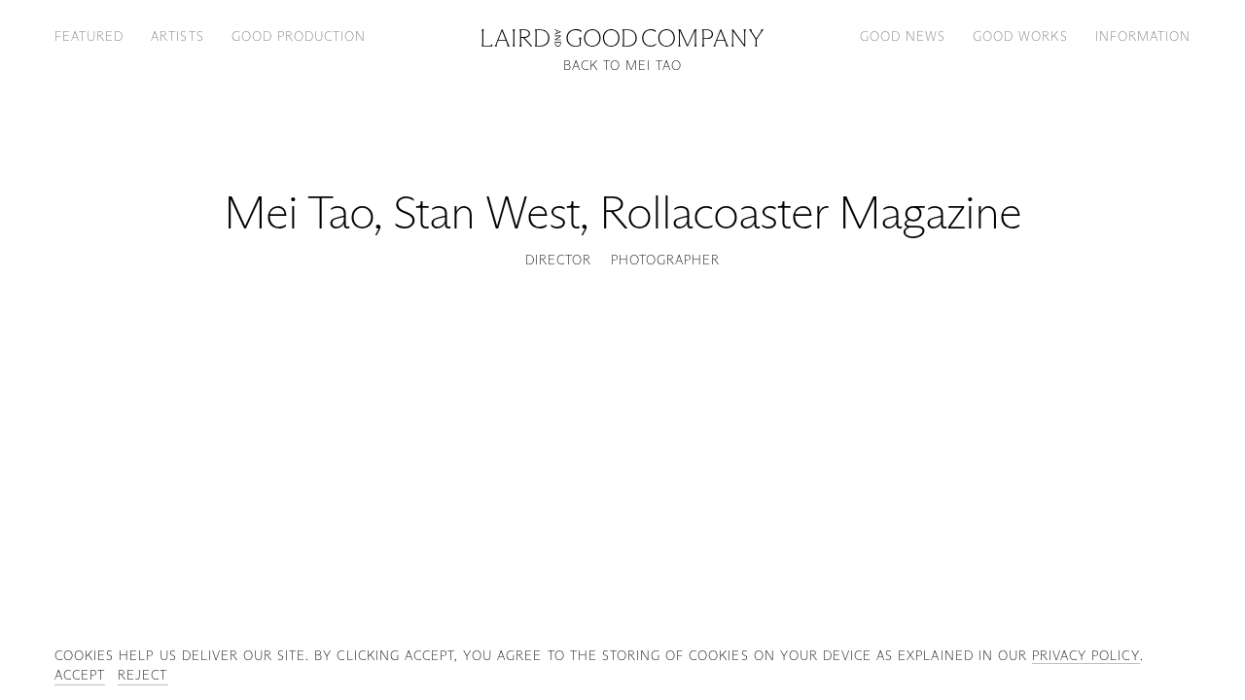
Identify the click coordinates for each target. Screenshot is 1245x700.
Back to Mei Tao (623, 65)
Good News (902, 36)
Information (1143, 36)
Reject (142, 674)
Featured (89, 36)
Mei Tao (299, 212)
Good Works (1020, 36)
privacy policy (1086, 655)
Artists (177, 36)
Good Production (299, 36)
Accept (79, 674)
